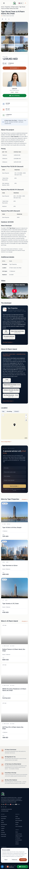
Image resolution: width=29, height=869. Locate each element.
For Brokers (17, 838)
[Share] (5, 19)
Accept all (23, 859)
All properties (4, 816)
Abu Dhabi (17, 818)
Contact (17, 843)
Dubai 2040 (3, 836)
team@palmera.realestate (6, 809)
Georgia (13, 804)
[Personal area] (25, 3)
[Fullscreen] (3, 415)
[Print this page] (2, 19)
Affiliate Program (18, 836)
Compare (3, 832)
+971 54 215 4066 (4, 811)
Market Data (3, 834)
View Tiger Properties (7, 342)
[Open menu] (3, 3)
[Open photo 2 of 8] (7, 40)
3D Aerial (16, 411)
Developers (3, 818)
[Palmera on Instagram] (1, 806)
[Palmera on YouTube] (3, 806)
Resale (2, 822)
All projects (24, 499)
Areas (2, 820)
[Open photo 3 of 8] (21, 40)
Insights (2, 828)
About (16, 832)
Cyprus (18, 804)
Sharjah (17, 822)
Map (3, 411)
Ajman (16, 824)
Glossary (3, 826)
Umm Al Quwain (18, 826)
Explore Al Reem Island (8, 401)
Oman (8, 804)
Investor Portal (18, 834)
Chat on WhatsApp (15, 95)
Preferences (14, 859)
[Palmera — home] (14, 3)
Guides (2, 830)
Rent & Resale (4, 824)
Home (2, 7)
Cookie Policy (19, 856)
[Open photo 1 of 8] (14, 29)
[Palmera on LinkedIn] (5, 806)
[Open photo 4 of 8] (7, 48)
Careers (17, 842)
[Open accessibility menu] (2, 866)
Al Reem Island (14, 7)
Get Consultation (13, 68)
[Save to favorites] (9, 19)
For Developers (18, 840)
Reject (6, 859)
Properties (7, 7)
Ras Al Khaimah (18, 820)
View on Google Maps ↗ (6, 441)
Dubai (16, 816)
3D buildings (9, 411)
